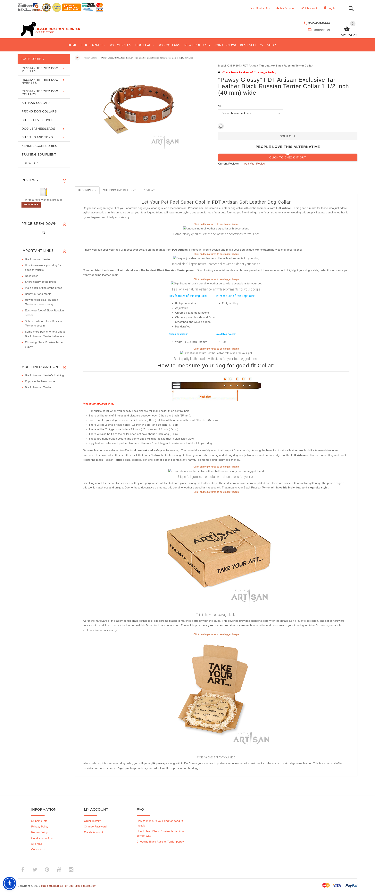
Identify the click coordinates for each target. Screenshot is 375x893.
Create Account (93, 832)
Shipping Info (39, 820)
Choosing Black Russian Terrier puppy (160, 841)
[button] (350, 8)
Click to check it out (287, 157)
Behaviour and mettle (38, 293)
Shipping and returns (119, 190)
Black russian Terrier (37, 259)
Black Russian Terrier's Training (44, 375)
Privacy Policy (39, 826)
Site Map (36, 843)
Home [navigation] (77, 57)
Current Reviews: (228, 163)
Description (87, 190)
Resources (31, 275)
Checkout (311, 8)
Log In (332, 8)
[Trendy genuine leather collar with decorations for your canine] (216, 470)
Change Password (95, 826)
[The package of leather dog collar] (216, 552)
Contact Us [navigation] (263, 8)
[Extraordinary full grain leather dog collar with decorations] (216, 352)
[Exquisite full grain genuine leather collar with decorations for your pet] (216, 283)
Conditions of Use (42, 838)
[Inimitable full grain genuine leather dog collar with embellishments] (216, 258)
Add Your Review (254, 163)
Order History (92, 820)
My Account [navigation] (287, 8)
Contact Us (321, 30)
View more (31, 204)
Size (221, 106)
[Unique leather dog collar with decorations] (216, 228)
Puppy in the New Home (40, 381)
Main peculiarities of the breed (43, 287)
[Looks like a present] (216, 694)
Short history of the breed (40, 281)
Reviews (149, 190)
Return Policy (39, 832)
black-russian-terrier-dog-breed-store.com (68, 885)
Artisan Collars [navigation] (90, 58)
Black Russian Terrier (38, 387)
